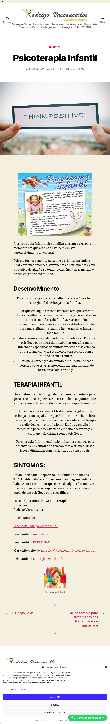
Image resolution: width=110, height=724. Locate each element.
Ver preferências (55, 712)
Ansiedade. (41, 534)
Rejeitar (55, 704)
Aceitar (55, 697)
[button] (105, 667)
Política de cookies (43, 720)
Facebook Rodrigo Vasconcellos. (35, 526)
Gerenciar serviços (18, 689)
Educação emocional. (47, 559)
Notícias (55, 47)
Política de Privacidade (64, 720)
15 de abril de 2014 (74, 69)
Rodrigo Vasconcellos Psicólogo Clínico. (68, 551)
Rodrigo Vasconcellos (44, 69)
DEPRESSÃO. (42, 542)
